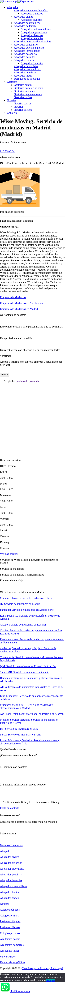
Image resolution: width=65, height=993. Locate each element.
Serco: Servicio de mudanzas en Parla (20, 734)
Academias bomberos (12, 944)
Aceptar (50, 980)
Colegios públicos (10, 909)
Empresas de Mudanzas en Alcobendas (21, 303)
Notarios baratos (23, 109)
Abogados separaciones (34, 32)
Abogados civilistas (31, 19)
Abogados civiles (23, 16)
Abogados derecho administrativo (32, 41)
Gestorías (12, 81)
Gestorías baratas (23, 84)
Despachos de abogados (27, 78)
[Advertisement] (32, 417)
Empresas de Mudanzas (13, 297)
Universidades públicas (12, 962)
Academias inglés (9, 950)
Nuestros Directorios (11, 845)
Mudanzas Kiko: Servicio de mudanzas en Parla (26, 598)
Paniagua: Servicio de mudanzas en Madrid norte (27, 609)
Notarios (18, 106)
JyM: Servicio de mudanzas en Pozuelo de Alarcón (28, 666)
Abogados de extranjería (27, 22)
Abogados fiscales (24, 60)
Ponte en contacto (9, 808)
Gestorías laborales (24, 91)
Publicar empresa (20, 991)
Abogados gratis (23, 75)
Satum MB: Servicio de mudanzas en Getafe (24, 672)
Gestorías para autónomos (28, 94)
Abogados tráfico (9, 897)
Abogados (12, 7)
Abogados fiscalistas (32, 63)
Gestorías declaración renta (28, 88)
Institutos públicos (10, 927)
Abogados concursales (26, 44)
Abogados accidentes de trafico (31, 10)
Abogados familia (9, 892)
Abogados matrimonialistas (35, 29)
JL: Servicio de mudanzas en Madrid (20, 603)
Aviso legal (56, 968)
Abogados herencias (32, 38)
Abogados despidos (24, 57)
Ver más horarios (9, 553)
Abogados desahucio (25, 53)
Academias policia (10, 938)
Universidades (8, 956)
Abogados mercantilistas (27, 69)
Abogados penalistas (25, 72)
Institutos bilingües (10, 921)
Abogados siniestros (32, 13)
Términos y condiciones (35, 968)
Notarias (11, 100)
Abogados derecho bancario (29, 47)
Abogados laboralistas (26, 66)
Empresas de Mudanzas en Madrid (19, 309)
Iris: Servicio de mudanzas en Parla (19, 728)
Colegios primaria (9, 915)
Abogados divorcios (32, 35)
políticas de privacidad (28, 381)
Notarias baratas (22, 103)
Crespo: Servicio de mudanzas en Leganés (23, 624)
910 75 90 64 (7, 151)
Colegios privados (10, 933)
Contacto (12, 112)
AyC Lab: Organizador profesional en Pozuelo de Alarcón (32, 713)
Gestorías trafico (23, 97)
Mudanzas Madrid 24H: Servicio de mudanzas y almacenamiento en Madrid (26, 706)
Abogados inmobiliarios (27, 50)
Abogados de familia (25, 25)
